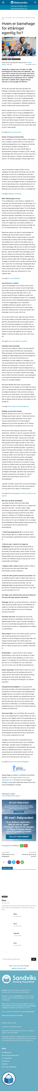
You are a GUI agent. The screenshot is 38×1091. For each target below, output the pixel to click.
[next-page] (6, 952)
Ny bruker (5, 1064)
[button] (3, 2)
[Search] (35, 2)
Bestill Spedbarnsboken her (19, 8)
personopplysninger (28, 1011)
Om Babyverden (6, 1052)
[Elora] (7, 925)
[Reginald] (7, 935)
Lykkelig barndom (16, 59)
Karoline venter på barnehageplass (18, 762)
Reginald (16, 933)
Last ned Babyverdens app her (11, 796)
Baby (3, 17)
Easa (15, 943)
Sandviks (4, 990)
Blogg (9, 59)
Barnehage (8, 17)
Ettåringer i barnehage (14, 194)
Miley (15, 914)
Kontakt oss (5, 1061)
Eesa (4, 900)
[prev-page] (3, 952)
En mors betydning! (14, 278)
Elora (15, 923)
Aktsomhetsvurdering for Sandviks (12, 1015)
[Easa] (7, 945)
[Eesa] (19, 885)
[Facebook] (9, 862)
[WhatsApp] (22, 862)
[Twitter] (14, 862)
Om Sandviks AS (7, 1058)
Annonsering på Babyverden (10, 1055)
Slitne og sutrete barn (14, 132)
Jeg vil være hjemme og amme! (17, 341)
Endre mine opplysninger (9, 1067)
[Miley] (7, 916)
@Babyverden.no (19, 968)
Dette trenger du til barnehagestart (18, 406)
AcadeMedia (19, 996)
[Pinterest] (18, 862)
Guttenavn (4, 896)
